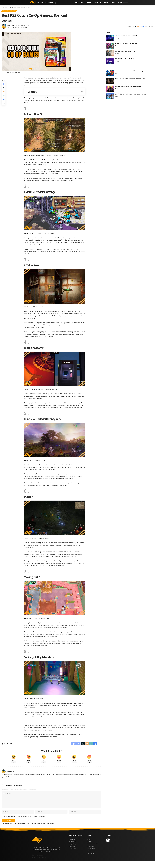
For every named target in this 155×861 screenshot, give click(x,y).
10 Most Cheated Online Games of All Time (126, 43)
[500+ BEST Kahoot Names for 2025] (110, 61)
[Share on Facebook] (133, 26)
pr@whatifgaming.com (39, 857)
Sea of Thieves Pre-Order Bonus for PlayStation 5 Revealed (130, 94)
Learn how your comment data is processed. (41, 823)
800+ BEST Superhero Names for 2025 (125, 51)
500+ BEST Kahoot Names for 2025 (124, 58)
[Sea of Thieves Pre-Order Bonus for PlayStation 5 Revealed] (110, 96)
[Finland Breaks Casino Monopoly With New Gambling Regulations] (110, 73)
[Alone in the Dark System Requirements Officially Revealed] (110, 81)
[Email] (138, 26)
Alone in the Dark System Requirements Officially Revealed (130, 78)
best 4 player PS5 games (71, 83)
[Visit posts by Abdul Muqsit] (4, 771)
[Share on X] (136, 26)
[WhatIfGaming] (42, 2)
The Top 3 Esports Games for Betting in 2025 (127, 35)
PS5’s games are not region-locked (35, 728)
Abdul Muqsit (10, 25)
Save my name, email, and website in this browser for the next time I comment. (24, 816)
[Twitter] (108, 840)
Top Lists (13, 10)
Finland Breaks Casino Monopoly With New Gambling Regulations (132, 71)
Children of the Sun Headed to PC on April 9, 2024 (128, 86)
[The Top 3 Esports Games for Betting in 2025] (110, 38)
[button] (118, 2)
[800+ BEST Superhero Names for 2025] (110, 53)
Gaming (117, 38)
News (116, 73)
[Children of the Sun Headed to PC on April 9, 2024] (110, 89)
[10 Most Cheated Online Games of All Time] (110, 46)
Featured (5, 10)
